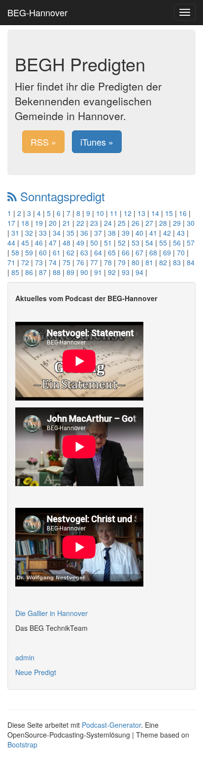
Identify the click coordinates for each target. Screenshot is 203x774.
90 (84, 272)
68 (153, 252)
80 (135, 262)
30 (191, 223)
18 (25, 223)
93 (126, 272)
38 (112, 233)
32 (29, 233)
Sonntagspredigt (61, 196)
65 (112, 252)
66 (126, 252)
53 (135, 243)
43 (181, 233)
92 (112, 272)
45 (25, 243)
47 (53, 243)
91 (98, 272)
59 (29, 252)
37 (98, 233)
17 (11, 223)
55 (163, 243)
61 (57, 252)
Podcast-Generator (111, 725)
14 (155, 213)
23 (94, 223)
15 (169, 213)
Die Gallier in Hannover (51, 613)
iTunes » (96, 141)
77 (94, 262)
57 (191, 243)
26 (135, 223)
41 (153, 233)
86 (29, 272)
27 (149, 223)
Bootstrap (22, 744)
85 (15, 272)
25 (122, 223)
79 (122, 262)
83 (177, 262)
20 (53, 223)
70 (181, 252)
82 (163, 262)
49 (80, 243)
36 (84, 233)
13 (141, 213)
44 (11, 243)
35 (70, 233)
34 (57, 233)
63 (84, 252)
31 (15, 233)
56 (177, 243)
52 (122, 243)
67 (139, 252)
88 (57, 272)
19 (39, 223)
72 (25, 262)
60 (43, 252)
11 (114, 213)
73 (39, 262)
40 (139, 233)
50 (94, 243)
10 (100, 213)
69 (167, 252)
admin (24, 657)
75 (66, 262)
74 (53, 262)
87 (43, 272)
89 (70, 272)
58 (15, 252)
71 (11, 262)
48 (66, 243)
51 (108, 243)
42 (167, 233)
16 (183, 213)
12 (128, 213)
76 (80, 262)
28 (163, 223)
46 (39, 243)
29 (177, 223)
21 (66, 223)
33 (43, 233)
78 (108, 262)
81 (149, 262)
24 (108, 223)
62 (70, 252)
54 (149, 243)
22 (80, 223)
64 (98, 252)
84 (191, 262)
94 (139, 272)
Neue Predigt (35, 672)
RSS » (43, 141)
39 (126, 233)
